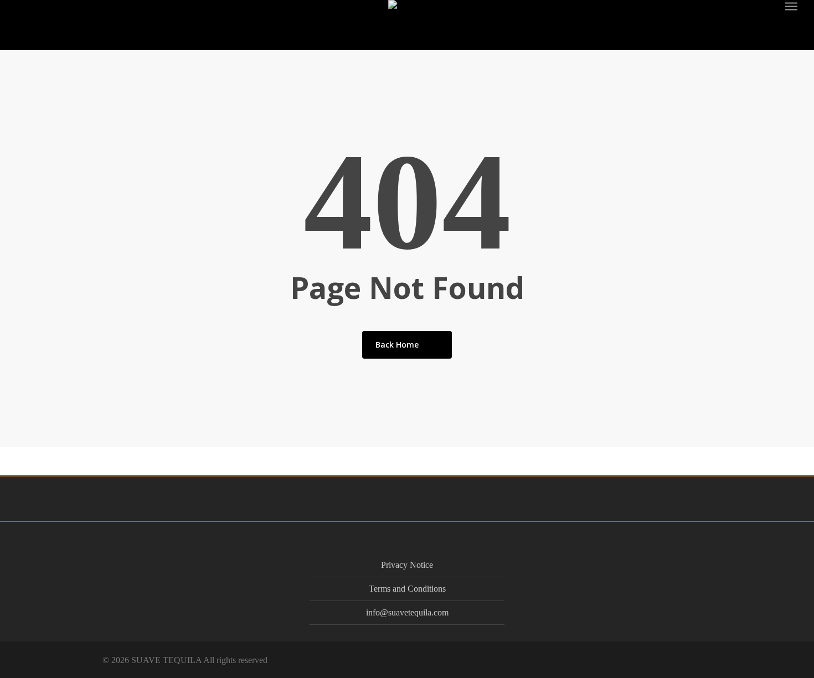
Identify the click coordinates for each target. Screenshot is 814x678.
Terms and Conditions (407, 588)
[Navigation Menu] (791, 6)
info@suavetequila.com (407, 612)
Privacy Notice (407, 565)
